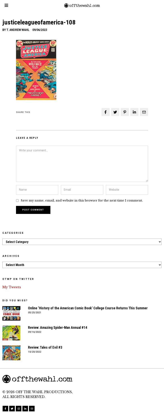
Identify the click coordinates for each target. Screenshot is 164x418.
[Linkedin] (134, 112)
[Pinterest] (125, 112)
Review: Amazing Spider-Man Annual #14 (57, 328)
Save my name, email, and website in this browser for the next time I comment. (82, 200)
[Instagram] (19, 409)
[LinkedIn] (25, 409)
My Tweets (11, 287)
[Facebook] (106, 112)
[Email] (144, 112)
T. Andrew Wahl (17, 29)
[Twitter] (115, 112)
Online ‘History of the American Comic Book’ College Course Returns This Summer (88, 308)
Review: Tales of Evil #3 (45, 347)
